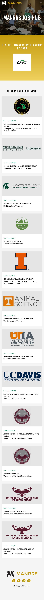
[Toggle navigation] (41, 3)
